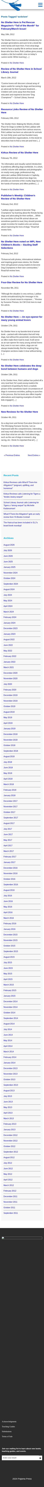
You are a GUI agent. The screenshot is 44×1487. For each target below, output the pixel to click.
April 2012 (8, 1180)
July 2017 (8, 829)
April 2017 (8, 845)
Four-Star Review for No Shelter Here (21, 282)
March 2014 (9, 1051)
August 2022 (9, 639)
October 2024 (9, 578)
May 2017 (8, 840)
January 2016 (9, 929)
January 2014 (9, 1063)
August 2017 (9, 823)
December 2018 (10, 734)
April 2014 (8, 1046)
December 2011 (10, 1196)
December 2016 (10, 868)
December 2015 (10, 934)
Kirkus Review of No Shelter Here (19, 152)
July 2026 (8, 550)
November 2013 (10, 1074)
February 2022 (10, 656)
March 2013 (9, 1118)
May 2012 (8, 1174)
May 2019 (8, 717)
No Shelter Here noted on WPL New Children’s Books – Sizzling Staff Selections (21, 244)
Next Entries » (34, 455)
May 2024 (8, 600)
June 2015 (8, 968)
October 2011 (9, 1207)
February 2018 (10, 790)
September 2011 (11, 1213)
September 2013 (11, 1085)
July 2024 (8, 595)
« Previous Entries (12, 455)
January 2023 (9, 634)
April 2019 (8, 723)
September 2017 (11, 818)
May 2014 (8, 1040)
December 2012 (10, 1135)
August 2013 (9, 1090)
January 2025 (9, 567)
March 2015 (9, 985)
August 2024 (9, 589)
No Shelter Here (17, 63)
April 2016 (8, 912)
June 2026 (8, 556)
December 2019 (10, 695)
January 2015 (9, 996)
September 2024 (11, 584)
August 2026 (9, 545)
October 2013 (9, 1079)
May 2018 (8, 773)
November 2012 (10, 1141)
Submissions (6, 1431)
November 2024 (10, 573)
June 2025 (8, 561)
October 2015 (9, 946)
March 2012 (9, 1185)
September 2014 (11, 1018)
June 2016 (8, 901)
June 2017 (8, 834)
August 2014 (9, 1024)
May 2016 (8, 907)
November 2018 (10, 740)
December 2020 (10, 673)
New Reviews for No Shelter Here (19, 412)
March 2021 (9, 667)
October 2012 (9, 1146)
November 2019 (10, 701)
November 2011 (10, 1202)
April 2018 (8, 779)
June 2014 (8, 1035)
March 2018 (9, 784)
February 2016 (10, 923)
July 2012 (8, 1163)
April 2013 (8, 1113)
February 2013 (10, 1124)
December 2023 (10, 628)
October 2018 (9, 745)
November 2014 (10, 1007)
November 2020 (10, 678)
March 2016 (9, 918)
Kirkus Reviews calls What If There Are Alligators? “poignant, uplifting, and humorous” (20, 485)
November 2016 (10, 873)
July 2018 (8, 762)
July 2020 (8, 684)
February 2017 (10, 857)
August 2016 (9, 890)
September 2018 (11, 751)
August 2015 (9, 957)
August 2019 (9, 712)
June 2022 (8, 645)
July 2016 (8, 895)
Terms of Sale (7, 1436)
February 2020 (10, 690)
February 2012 (10, 1191)
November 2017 (10, 806)
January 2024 (9, 623)
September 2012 (11, 1152)
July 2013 (8, 1096)
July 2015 (8, 962)
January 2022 (9, 662)
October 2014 (9, 1012)
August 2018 (9, 756)
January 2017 (9, 862)
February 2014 (10, 1057)
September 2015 (11, 951)
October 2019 (9, 706)
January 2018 (9, 795)
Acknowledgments (9, 1421)
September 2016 (11, 884)
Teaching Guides (8, 1426)
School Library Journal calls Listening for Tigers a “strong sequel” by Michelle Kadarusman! (21, 505)
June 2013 (8, 1102)
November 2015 (10, 940)
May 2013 (8, 1107)
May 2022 (8, 651)
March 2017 (9, 851)
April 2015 (8, 979)
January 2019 (9, 728)
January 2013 (9, 1129)
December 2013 (10, 1068)
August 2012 (9, 1157)
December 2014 (10, 1001)
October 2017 (9, 812)
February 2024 (10, 617)
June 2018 (8, 767)
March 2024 (9, 612)
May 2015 (8, 973)
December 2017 (10, 801)
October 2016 (9, 879)
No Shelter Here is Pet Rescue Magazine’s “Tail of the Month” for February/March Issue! (20, 25)
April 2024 (8, 606)
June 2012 (8, 1168)
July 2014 (8, 1029)
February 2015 (10, 990)
